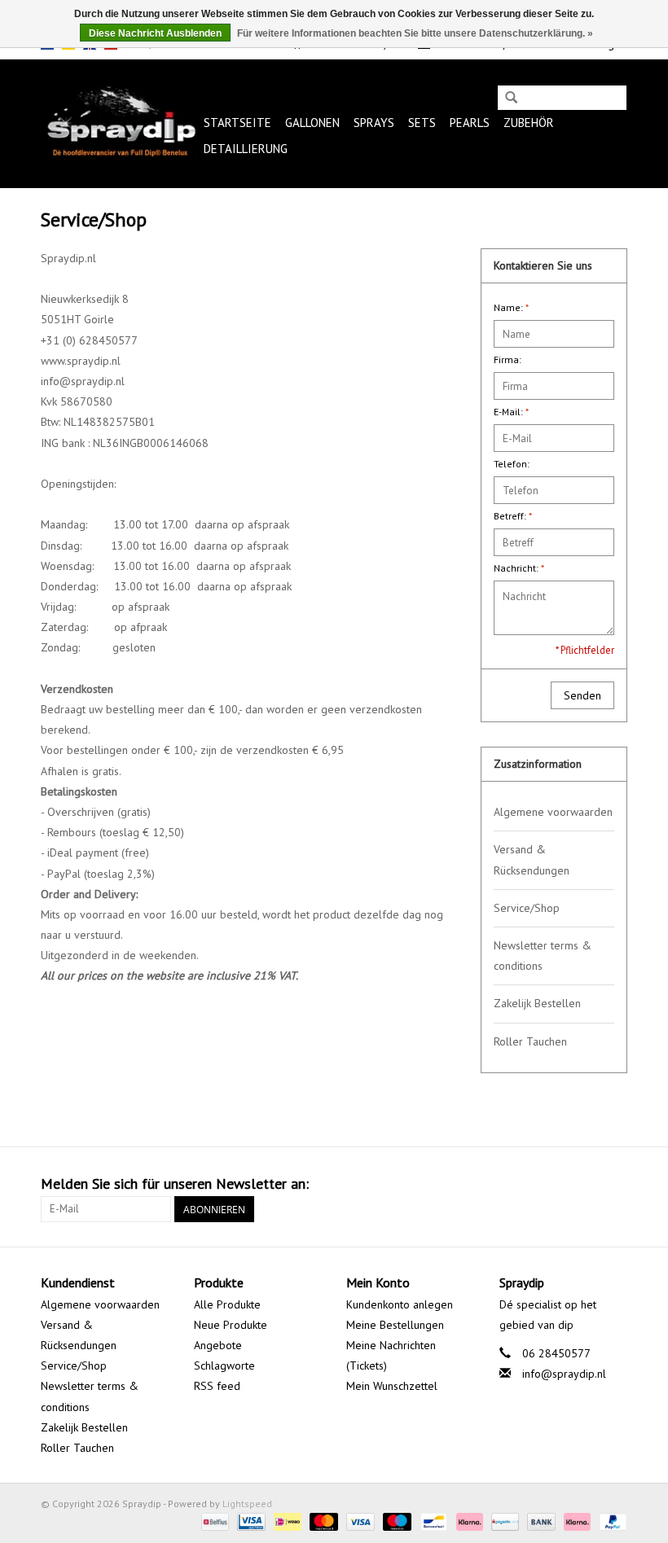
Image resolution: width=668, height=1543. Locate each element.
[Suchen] (511, 99)
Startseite (237, 122)
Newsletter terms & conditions (542, 955)
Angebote (218, 1345)
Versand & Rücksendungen (531, 859)
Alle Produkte (227, 1304)
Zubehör (528, 122)
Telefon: (512, 464)
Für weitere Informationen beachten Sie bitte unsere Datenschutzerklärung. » (415, 33)
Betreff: (513, 516)
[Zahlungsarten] (213, 1521)
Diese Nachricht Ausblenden (155, 33)
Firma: (507, 359)
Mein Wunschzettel (391, 1386)
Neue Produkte (230, 1324)
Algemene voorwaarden (553, 811)
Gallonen (312, 122)
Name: (511, 307)
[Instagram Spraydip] (614, 1184)
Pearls (470, 122)
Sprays (374, 122)
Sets (422, 122)
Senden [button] (582, 695)
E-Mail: (511, 411)
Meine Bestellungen (395, 1324)
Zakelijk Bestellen (537, 1003)
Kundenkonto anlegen (399, 1304)
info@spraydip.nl (564, 1373)
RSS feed (217, 1386)
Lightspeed (247, 1503)
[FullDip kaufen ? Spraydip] (120, 123)
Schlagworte (224, 1365)
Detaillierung (246, 148)
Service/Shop (527, 908)
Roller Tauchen (530, 1041)
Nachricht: (519, 568)
